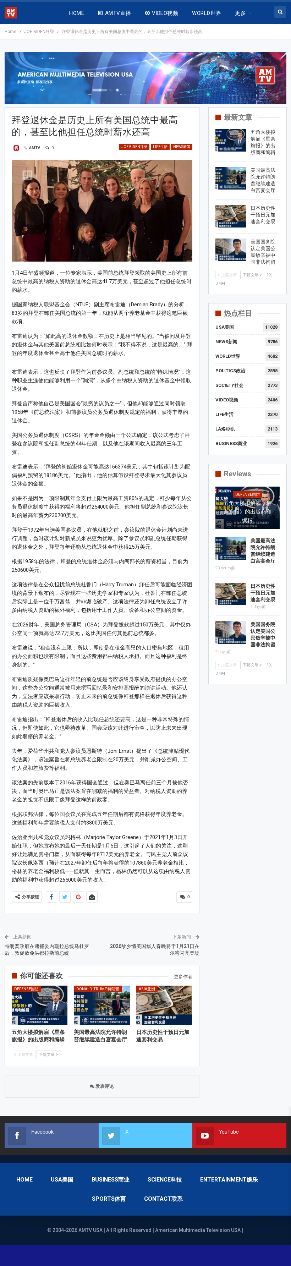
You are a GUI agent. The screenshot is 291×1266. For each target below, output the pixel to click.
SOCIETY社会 (229, 385)
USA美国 (224, 327)
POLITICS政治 (230, 370)
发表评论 (104, 1086)
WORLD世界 (206, 13)
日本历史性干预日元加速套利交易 (263, 214)
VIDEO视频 (165, 13)
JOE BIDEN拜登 (134, 147)
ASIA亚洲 (147, 989)
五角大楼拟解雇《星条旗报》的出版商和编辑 (247, 512)
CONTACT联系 (163, 1198)
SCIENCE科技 (165, 1179)
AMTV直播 (118, 13)
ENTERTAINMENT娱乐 (229, 1179)
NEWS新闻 (181, 147)
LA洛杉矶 (225, 429)
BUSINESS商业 (231, 443)
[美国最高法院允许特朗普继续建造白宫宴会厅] (102, 1005)
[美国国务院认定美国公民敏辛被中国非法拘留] (230, 250)
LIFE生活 (160, 147)
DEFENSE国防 (26, 989)
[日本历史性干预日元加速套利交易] (164, 1005)
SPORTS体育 (109, 1198)
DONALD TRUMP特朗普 (97, 989)
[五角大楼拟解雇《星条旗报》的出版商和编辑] (40, 1005)
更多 (240, 13)
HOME (76, 13)
